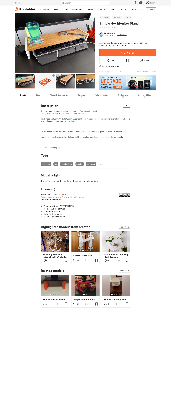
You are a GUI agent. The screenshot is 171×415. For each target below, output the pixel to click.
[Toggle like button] (44, 260)
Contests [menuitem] (90, 9)
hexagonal (45, 164)
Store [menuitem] (55, 9)
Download (129, 52)
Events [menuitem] (112, 9)
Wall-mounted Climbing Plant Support (116, 255)
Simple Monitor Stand (54, 299)
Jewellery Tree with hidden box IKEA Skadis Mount (54, 255)
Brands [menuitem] (102, 9)
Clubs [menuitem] (65, 9)
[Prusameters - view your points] (140, 2)
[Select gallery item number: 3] (56, 250)
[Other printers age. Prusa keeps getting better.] (127, 82)
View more (124, 227)
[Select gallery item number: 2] (54, 250)
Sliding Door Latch (82, 255)
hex (55, 164)
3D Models (105, 17)
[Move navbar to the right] (142, 9)
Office (129, 17)
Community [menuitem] (77, 9)
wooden (79, 164)
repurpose (91, 164)
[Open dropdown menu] (153, 23)
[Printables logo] (25, 9)
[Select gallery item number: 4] (57, 294)
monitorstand (66, 164)
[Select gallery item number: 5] (58, 294)
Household (117, 17)
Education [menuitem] (135, 9)
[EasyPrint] (135, 3)
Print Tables (115, 66)
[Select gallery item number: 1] (52, 250)
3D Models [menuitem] (44, 9)
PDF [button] (127, 106)
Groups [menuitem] (123, 9)
